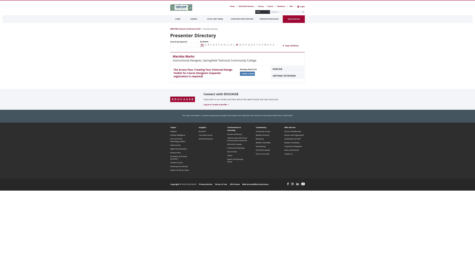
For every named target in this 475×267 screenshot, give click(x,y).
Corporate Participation (242, 19)
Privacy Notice (205, 184)
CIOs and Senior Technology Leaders (177, 140)
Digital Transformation (178, 149)
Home (232, 6)
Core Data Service (206, 135)
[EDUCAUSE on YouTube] (303, 184)
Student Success (176, 162)
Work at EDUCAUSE (291, 150)
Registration (294, 19)
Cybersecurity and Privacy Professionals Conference (237, 139)
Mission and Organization (294, 135)
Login (302, 6)
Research (202, 131)
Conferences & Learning (234, 129)
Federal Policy (175, 153)
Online (229, 155)
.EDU (291, 6)
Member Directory (262, 135)
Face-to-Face (232, 152)
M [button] (237, 45)
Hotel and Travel (215, 19)
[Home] (181, 7)
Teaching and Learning (178, 166)
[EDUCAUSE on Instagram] (292, 184)
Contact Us (288, 154)
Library (261, 6)
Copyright (174, 184)
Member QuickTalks (263, 143)
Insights (202, 127)
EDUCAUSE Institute (234, 144)
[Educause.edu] (182, 99)
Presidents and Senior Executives (178, 157)
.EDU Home (235, 184)
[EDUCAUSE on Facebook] (288, 184)
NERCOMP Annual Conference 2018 (185, 29)
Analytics (173, 131)
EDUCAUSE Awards (263, 150)
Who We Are (290, 127)
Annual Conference (234, 134)
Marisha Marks (183, 56)
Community (261, 127)
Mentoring (259, 139)
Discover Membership (292, 131)
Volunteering (260, 146)
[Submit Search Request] (303, 12)
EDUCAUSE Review (246, 6)
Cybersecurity (175, 145)
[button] (202, 45)
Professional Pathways (236, 148)
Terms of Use (221, 184)
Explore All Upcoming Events (235, 160)
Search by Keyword (178, 42)
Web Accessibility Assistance (255, 184)
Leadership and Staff (292, 139)
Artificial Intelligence (177, 135)
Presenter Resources (269, 19)
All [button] (202, 45)
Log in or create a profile (215, 104)
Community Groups (263, 131)
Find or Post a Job (262, 154)
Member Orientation (292, 143)
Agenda (193, 19)
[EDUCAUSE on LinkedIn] (297, 184)
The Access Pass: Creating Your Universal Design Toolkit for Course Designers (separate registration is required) (202, 73)
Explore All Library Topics (179, 170)
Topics (173, 127)
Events (270, 6)
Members (281, 6)
